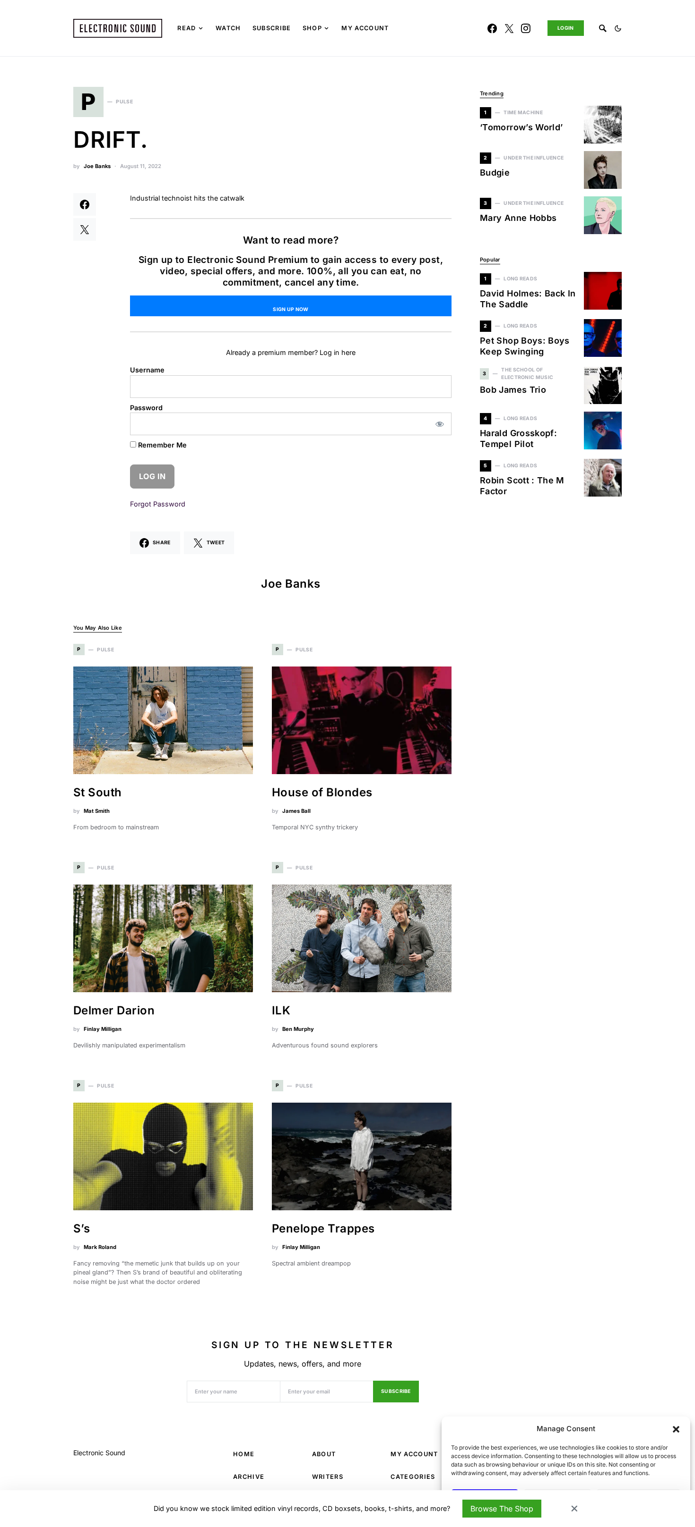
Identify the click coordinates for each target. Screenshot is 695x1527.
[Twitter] (509, 28)
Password (146, 408)
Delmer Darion (114, 1010)
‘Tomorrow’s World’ (521, 127)
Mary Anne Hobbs (518, 218)
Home (243, 1454)
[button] (676, 1429)
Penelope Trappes (323, 1228)
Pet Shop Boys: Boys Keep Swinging (525, 346)
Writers (327, 1476)
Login (565, 28)
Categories (413, 1476)
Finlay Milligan (103, 1029)
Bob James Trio (513, 390)
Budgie (495, 172)
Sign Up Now (290, 309)
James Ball (296, 811)
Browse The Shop (501, 1508)
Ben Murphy (298, 1029)
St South (97, 792)
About (324, 1454)
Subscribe (396, 1391)
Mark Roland (100, 1247)
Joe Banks (97, 166)
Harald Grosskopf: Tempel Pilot (518, 438)
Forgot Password (157, 504)
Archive (248, 1476)
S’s (81, 1228)
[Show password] (440, 424)
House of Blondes (322, 792)
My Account (414, 1454)
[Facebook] (492, 28)
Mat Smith (97, 811)
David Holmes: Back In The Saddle (528, 298)
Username (147, 370)
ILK (281, 1010)
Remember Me (161, 445)
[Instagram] (525, 28)
